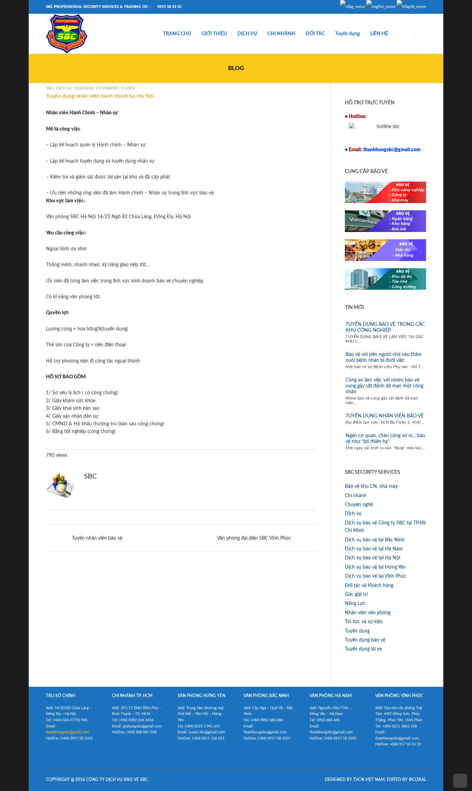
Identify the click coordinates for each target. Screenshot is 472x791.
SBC (50, 88)
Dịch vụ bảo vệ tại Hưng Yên (375, 567)
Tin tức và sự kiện (364, 621)
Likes (128, 88)
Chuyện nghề (359, 504)
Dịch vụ (64, 88)
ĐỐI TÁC (315, 33)
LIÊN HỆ (379, 33)
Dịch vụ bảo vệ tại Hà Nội (372, 558)
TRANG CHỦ (177, 33)
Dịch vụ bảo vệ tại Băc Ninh (375, 540)
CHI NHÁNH (281, 33)
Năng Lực (355, 603)
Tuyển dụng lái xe (363, 649)
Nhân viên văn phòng (367, 612)
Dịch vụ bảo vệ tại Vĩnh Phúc (375, 576)
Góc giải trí (356, 594)
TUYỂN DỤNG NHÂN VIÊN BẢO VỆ (385, 416)
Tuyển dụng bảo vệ (365, 640)
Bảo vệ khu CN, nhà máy (371, 486)
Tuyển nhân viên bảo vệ (97, 538)
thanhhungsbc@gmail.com (67, 732)
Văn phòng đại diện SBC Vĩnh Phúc (254, 538)
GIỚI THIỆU (214, 33)
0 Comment (107, 88)
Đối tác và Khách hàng (369, 585)
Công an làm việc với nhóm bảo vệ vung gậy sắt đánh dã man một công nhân (384, 386)
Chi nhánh (356, 495)
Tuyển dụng (347, 33)
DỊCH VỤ (247, 33)
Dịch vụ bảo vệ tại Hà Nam (374, 549)
